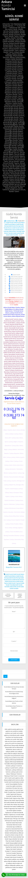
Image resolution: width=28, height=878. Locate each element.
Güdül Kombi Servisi (10, 581)
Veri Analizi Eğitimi (11, 810)
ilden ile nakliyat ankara (14, 753)
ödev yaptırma (9, 729)
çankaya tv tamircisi (16, 766)
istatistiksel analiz (14, 735)
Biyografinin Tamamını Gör (13, 567)
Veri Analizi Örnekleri (14, 841)
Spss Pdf (12, 818)
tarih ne (14, 747)
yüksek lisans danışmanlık (11, 745)
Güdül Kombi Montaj (16, 278)
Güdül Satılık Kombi (18, 233)
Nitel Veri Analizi (9, 816)
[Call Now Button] (3, 875)
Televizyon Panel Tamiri (10, 776)
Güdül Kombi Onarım (16, 287)
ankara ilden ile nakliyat (10, 861)
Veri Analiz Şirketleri (16, 837)
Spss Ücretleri (17, 792)
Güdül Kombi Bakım (19, 222)
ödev (6, 741)
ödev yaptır (20, 739)
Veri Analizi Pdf (19, 808)
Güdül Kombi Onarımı (18, 228)
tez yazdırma (14, 731)
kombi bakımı (16, 782)
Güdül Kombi (9, 222)
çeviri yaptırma (16, 778)
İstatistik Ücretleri (11, 796)
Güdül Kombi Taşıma (10, 229)
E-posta (14, 641)
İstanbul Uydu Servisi (11, 857)
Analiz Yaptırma (13, 798)
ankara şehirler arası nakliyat (16, 859)
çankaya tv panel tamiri (11, 768)
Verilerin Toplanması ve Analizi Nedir (14, 814)
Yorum (14, 611)
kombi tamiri (8, 782)
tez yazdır (13, 739)
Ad (14, 631)
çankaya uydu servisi (16, 772)
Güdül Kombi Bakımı (10, 224)
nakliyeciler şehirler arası (16, 865)
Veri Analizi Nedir (19, 802)
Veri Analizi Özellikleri (16, 806)
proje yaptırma (17, 729)
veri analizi (14, 733)
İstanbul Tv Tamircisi (11, 851)
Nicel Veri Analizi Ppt (13, 821)
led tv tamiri (8, 778)
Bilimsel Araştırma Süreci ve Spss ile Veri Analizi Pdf (13, 835)
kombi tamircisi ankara (17, 780)
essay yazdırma (13, 757)
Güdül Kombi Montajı (14, 226)
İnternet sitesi (14, 651)
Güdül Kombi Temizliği (15, 231)
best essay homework (14, 755)
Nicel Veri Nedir (15, 831)
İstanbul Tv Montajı (16, 855)
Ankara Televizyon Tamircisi (14, 774)
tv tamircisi (21, 776)
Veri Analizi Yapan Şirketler (16, 800)
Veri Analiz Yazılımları (16, 849)
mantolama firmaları (11, 788)
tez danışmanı (19, 743)
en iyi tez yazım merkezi (14, 741)
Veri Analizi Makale (9, 802)
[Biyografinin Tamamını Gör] (21, 567)
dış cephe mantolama (16, 786)
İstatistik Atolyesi (19, 845)
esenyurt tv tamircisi (14, 790)
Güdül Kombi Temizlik (16, 283)
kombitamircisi (10, 221)
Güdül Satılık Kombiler (12, 235)
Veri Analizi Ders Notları (10, 804)
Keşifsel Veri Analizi (11, 847)
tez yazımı (12, 743)
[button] (15, 874)
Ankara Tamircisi (8, 5)
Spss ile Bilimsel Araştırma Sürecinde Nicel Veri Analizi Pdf (13, 829)
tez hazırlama (15, 737)
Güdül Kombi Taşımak (16, 276)
